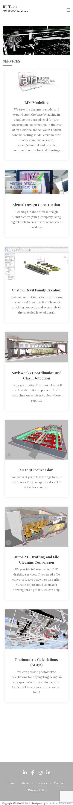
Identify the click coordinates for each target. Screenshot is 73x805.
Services (41, 783)
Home (13, 744)
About (25, 783)
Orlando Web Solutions (36, 735)
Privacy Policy (37, 790)
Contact (59, 783)
